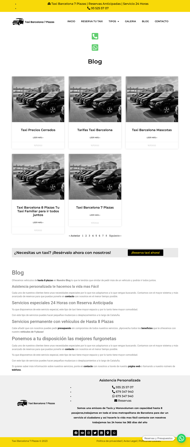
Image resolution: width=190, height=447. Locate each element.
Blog (145, 21)
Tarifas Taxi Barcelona (95, 130)
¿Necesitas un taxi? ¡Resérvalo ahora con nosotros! (62, 252)
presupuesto (64, 328)
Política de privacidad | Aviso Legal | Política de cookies (128, 441)
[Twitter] (95, 433)
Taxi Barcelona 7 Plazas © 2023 (30, 441)
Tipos (112, 21)
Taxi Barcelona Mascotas (152, 130)
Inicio (71, 21)
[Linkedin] (101, 433)
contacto (88, 366)
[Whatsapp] (114, 433)
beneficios (147, 328)
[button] (181, 438)
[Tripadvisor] (82, 433)
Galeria (130, 21)
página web (134, 366)
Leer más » (38, 137)
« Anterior (74, 235)
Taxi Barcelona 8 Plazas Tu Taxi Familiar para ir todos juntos (38, 211)
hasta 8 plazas (46, 280)
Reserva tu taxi (92, 21)
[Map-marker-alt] (108, 433)
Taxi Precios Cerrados (38, 130)
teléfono (16, 369)
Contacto (161, 21)
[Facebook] (76, 433)
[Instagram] (88, 433)
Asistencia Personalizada (119, 380)
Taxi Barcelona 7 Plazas (95, 207)
